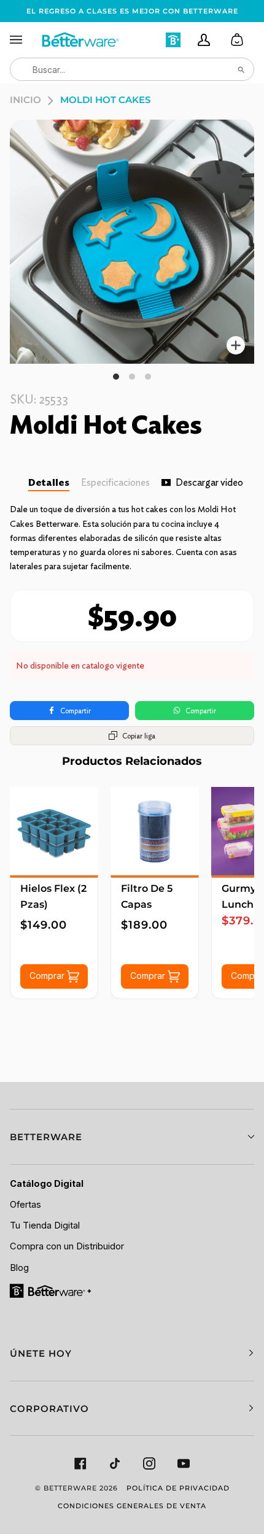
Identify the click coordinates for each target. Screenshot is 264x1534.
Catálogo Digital (46, 1183)
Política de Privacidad (178, 1488)
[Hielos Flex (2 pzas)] (54, 831)
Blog (19, 1267)
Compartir (75, 710)
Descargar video (209, 482)
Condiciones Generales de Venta (132, 1505)
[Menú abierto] (25, 40)
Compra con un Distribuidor (67, 1246)
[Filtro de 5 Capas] (155, 831)
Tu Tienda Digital (45, 1225)
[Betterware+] (51, 1289)
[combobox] (132, 69)
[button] (132, 1137)
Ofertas (25, 1204)
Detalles (48, 482)
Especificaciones (115, 482)
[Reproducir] (132, 242)
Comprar (48, 975)
